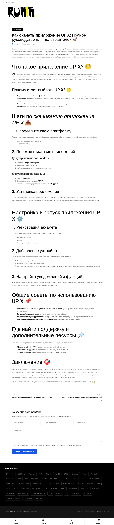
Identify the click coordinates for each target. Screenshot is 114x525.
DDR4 (75, 479)
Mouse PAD (73, 489)
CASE (66, 474)
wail (17, 44)
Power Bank (10, 493)
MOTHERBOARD (51, 489)
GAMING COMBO (23, 484)
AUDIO (48, 474)
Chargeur (75, 474)
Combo (84, 474)
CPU (19, 479)
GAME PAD (10, 484)
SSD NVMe (76, 493)
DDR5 (83, 479)
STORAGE (87, 493)
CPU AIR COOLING (31, 479)
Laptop (99, 484)
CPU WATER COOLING (49, 479)
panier (98, 523)
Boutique (15, 523)
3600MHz (21, 474)
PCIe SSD (84, 489)
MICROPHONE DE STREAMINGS (31, 489)
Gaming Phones (38, 484)
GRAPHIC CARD (53, 484)
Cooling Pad (10, 479)
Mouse (63, 489)
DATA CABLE (65, 479)
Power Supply (23, 493)
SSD (66, 493)
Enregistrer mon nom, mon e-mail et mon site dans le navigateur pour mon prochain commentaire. (48, 445)
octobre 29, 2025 (29, 44)
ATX (40, 474)
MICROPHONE (11, 489)
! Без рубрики (17, 29)
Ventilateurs (28, 498)
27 (13, 474)
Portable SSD (96, 489)
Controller (94, 474)
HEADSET (79, 484)
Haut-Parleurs (67, 484)
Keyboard (90, 484)
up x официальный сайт (53, 309)
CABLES (57, 474)
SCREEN (59, 493)
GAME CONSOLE (94, 479)
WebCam (39, 498)
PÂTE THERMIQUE (38, 493)
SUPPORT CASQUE (13, 498)
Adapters (32, 474)
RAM (50, 493)
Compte (43, 523)
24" (7, 474)
